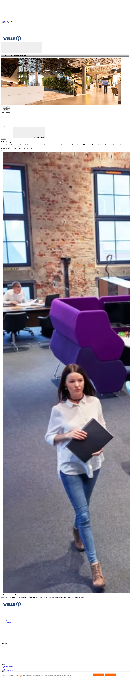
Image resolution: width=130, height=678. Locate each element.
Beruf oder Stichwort (5, 114)
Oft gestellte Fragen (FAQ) (9, 666)
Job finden (3, 138)
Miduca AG (16, 148)
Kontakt (5, 667)
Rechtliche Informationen (8, 670)
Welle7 (2, 150)
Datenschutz (6, 671)
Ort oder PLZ (3, 126)
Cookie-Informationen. (23, 676)
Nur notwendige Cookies (98, 674)
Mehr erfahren (4, 599)
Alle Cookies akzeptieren (110, 674)
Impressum (5, 669)
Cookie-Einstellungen (87, 674)
